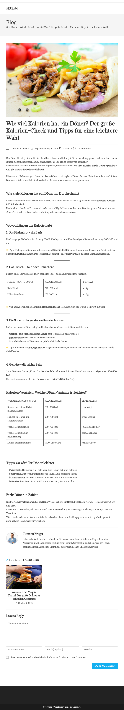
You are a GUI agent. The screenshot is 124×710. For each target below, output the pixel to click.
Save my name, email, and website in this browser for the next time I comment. (49, 657)
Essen (66, 148)
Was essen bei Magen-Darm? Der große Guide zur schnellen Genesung (24, 595)
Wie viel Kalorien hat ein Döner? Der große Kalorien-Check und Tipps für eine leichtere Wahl (64, 27)
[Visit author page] (12, 537)
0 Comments (84, 148)
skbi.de (12, 8)
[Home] (7, 27)
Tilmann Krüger (18, 148)
